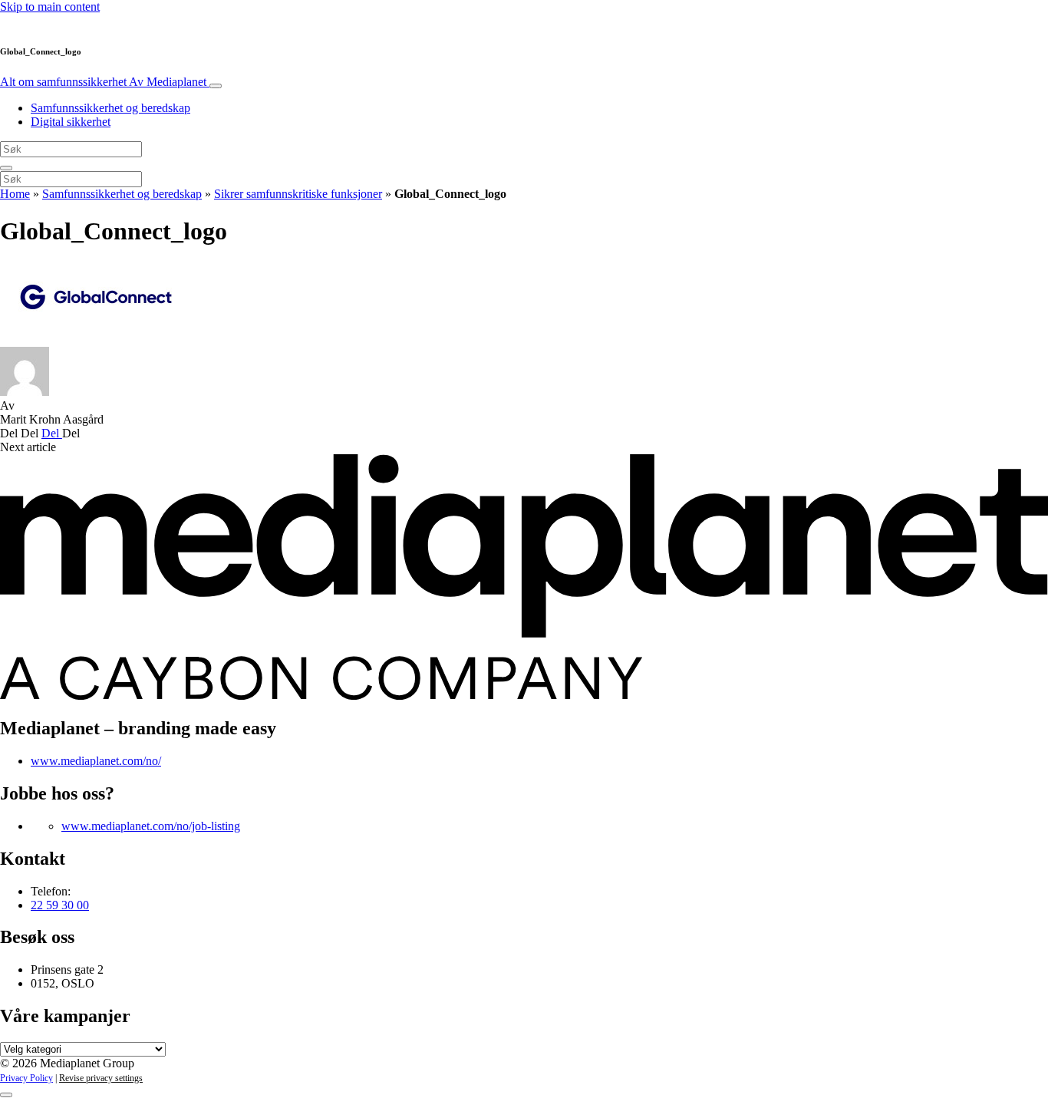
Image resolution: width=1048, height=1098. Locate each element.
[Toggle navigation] (215, 86)
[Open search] (6, 168)
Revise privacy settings (101, 1078)
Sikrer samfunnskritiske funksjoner (298, 193)
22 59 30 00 (60, 905)
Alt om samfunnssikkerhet (103, 81)
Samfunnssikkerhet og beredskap (110, 107)
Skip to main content (50, 6)
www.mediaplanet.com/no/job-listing (150, 826)
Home (15, 193)
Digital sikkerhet (70, 121)
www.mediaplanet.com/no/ (96, 760)
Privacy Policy (26, 1078)
